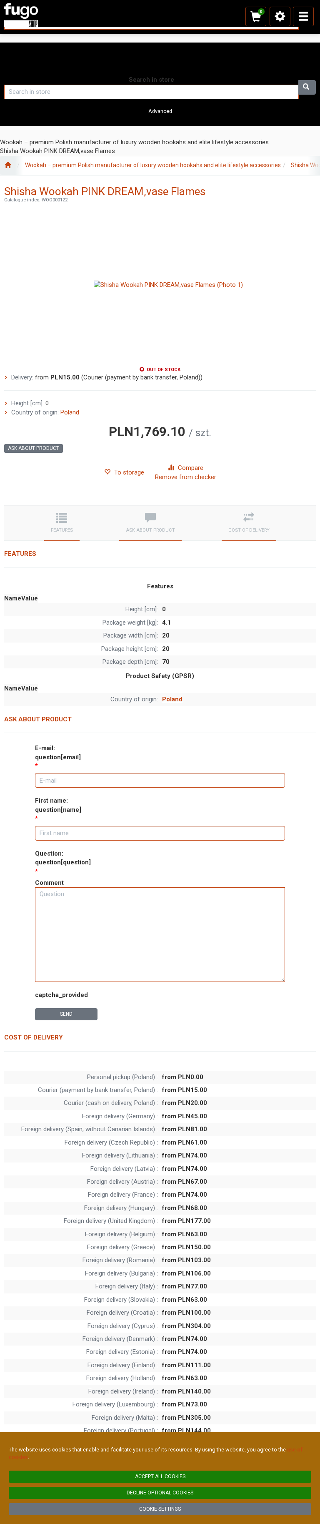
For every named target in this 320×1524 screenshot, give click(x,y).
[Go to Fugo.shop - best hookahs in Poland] (7, 165)
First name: (58, 805)
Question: (63, 858)
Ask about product (33, 448)
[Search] (307, 87)
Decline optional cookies (160, 1493)
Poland (69, 412)
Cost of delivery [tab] (249, 530)
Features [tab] (62, 530)
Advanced (160, 111)
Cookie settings (160, 1509)
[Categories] (303, 16)
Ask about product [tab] (150, 530)
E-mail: (58, 752)
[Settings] (280, 16)
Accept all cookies (160, 1476)
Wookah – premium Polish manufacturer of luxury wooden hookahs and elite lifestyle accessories (153, 165)
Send (66, 1014)
